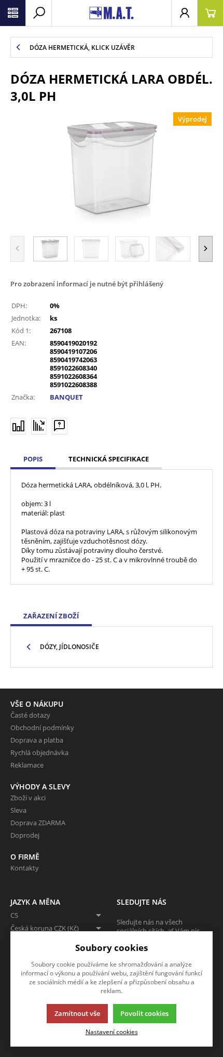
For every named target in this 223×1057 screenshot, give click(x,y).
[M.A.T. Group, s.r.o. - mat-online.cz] (111, 13)
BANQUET (66, 397)
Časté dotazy (30, 715)
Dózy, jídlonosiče (69, 646)
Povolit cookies (144, 1013)
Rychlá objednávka (39, 752)
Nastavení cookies (112, 1031)
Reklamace (27, 765)
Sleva (18, 810)
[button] (206, 248)
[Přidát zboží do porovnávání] (18, 426)
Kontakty (24, 868)
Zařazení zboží (51, 615)
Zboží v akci (28, 797)
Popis (33, 459)
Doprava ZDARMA (37, 822)
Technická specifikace (108, 459)
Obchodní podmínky (42, 727)
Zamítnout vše (77, 1013)
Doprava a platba (36, 740)
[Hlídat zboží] (39, 425)
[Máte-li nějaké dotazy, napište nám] (59, 426)
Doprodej (24, 835)
